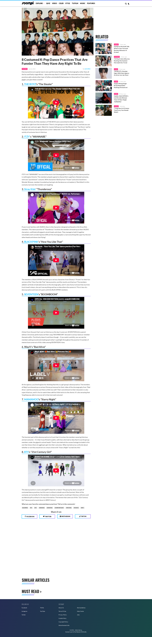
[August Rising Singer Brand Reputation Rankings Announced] (103, 85)
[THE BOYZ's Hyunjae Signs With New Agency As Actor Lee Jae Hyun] (103, 73)
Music (82, 3)
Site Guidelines (81, 607)
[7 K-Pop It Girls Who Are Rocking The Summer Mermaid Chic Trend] (103, 60)
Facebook (30, 516)
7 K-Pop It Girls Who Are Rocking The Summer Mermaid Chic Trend (122, 60)
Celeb (61, 3)
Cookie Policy (62, 618)
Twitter (48, 516)
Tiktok (83, 516)
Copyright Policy (63, 622)
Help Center (80, 611)
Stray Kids (30, 189)
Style (67, 3)
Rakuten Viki (79, 632)
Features (91, 3)
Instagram (65, 516)
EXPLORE (39, 3)
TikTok (42, 607)
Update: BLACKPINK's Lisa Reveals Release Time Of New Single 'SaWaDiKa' (121, 98)
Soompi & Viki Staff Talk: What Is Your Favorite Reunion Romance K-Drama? (121, 49)
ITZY (27, 136)
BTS (26, 451)
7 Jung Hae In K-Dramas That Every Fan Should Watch (121, 110)
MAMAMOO (31, 399)
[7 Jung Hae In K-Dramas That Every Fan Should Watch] (103, 110)
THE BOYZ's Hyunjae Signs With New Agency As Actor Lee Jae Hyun (121, 73)
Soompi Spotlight (59, 507)
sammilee (88, 69)
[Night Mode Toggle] (129, 4)
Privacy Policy (63, 615)
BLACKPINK (31, 241)
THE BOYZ (30, 84)
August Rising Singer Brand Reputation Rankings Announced (120, 85)
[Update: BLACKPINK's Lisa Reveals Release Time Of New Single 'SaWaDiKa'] (103, 98)
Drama (116, 44)
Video (54, 3)
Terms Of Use (62, 611)
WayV (82, 507)
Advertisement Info (64, 625)
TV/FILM (75, 3)
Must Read (30, 591)
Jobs (78, 615)
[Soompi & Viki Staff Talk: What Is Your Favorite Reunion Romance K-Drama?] (103, 48)
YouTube (42, 611)
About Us (61, 607)
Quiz (48, 3)
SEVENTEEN (31, 294)
